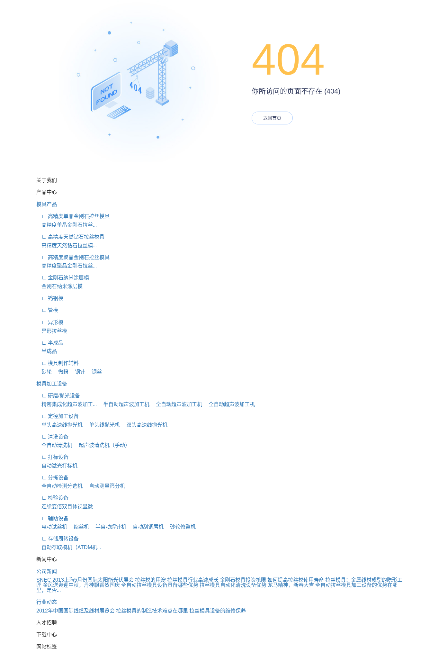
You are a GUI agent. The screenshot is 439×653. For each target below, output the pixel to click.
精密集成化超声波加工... (66, 404)
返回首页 (272, 118)
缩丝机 (78, 527)
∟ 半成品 (49, 343)
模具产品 (46, 204)
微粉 (60, 372)
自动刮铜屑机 (146, 527)
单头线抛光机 (102, 425)
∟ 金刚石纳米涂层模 (62, 277)
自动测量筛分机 (104, 486)
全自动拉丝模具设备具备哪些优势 (159, 585)
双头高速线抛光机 (144, 425)
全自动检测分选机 (59, 486)
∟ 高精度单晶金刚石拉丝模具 (73, 216)
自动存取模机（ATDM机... (68, 547)
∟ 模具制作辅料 (57, 363)
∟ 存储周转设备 (57, 538)
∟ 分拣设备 (52, 477)
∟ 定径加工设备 (57, 416)
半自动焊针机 (108, 527)
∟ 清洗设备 (52, 437)
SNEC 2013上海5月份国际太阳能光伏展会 (85, 580)
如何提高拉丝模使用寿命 (295, 580)
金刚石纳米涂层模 (59, 286)
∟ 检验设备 (52, 498)
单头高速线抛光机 (59, 425)
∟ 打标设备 (52, 457)
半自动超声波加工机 (123, 404)
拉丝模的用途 (150, 580)
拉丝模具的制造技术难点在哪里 (152, 610)
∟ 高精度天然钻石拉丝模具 (70, 237)
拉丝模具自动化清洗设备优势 (233, 585)
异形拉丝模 (51, 331)
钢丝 (94, 372)
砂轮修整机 (180, 527)
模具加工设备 (51, 383)
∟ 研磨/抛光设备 (58, 395)
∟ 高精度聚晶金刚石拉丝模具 (73, 257)
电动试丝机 (51, 527)
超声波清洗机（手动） (102, 445)
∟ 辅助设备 (52, 518)
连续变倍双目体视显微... (66, 506)
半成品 (46, 351)
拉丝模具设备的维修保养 (217, 610)
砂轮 (44, 372)
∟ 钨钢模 (49, 298)
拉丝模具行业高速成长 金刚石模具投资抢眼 (216, 580)
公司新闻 (46, 571)
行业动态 (46, 602)
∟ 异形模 (49, 322)
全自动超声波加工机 (176, 404)
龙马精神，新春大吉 (291, 585)
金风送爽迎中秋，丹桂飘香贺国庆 (81, 585)
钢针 (77, 372)
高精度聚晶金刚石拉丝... (66, 265)
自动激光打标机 (56, 465)
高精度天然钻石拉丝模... (66, 245)
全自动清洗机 (54, 445)
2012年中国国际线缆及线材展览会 (75, 610)
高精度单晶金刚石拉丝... (66, 225)
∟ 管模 (47, 310)
